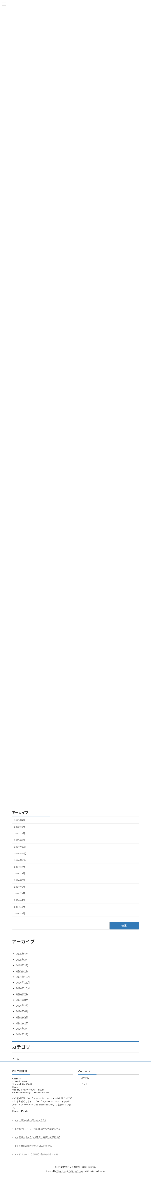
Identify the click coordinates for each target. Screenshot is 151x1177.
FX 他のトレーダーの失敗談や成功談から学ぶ (37, 1128)
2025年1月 (19, 840)
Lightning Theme (76, 1171)
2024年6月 (19, 887)
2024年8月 (19, 873)
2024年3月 (19, 906)
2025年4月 (19, 820)
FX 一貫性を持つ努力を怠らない (31, 1120)
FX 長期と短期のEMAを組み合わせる (33, 1146)
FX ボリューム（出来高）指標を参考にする (36, 1154)
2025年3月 (19, 826)
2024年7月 (19, 880)
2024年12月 (20, 847)
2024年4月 (19, 900)
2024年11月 (20, 853)
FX (17, 1058)
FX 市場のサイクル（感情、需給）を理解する (37, 1137)
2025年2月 (19, 833)
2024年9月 (19, 866)
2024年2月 (19, 913)
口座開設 (84, 1077)
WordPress (61, 1171)
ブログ (83, 1084)
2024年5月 (19, 893)
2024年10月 (20, 860)
